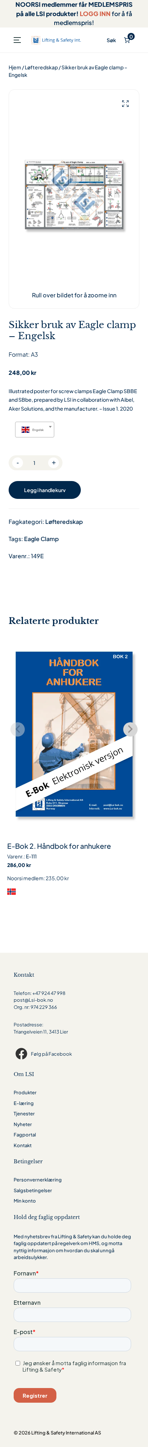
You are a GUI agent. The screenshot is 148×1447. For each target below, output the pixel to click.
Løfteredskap (41, 67)
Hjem (15, 67)
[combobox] (34, 429)
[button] (125, 103)
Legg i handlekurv (45, 490)
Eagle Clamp (41, 538)
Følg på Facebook (51, 1054)
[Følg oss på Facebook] (22, 1053)
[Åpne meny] (17, 40)
